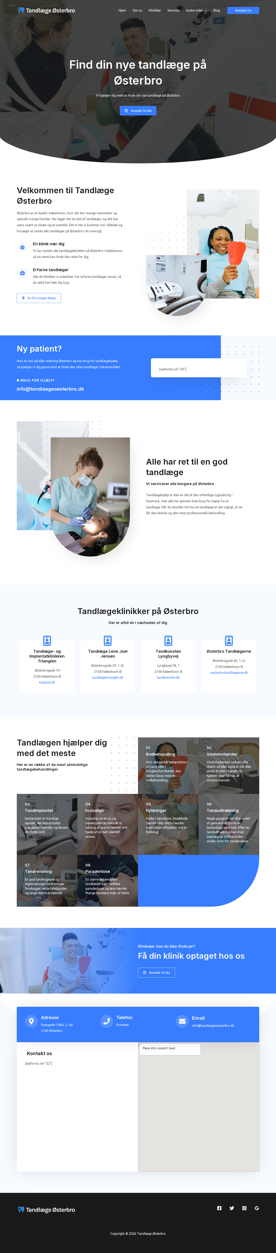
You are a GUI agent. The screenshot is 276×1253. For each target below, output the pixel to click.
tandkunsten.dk (168, 677)
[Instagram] (244, 1208)
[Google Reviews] (257, 1208)
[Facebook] (219, 1208)
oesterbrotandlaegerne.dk (229, 672)
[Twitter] (232, 1208)
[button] (267, 5)
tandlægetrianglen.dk (107, 677)
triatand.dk (47, 682)
